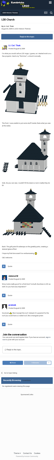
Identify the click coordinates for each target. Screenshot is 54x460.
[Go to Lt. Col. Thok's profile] (4, 47)
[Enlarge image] (26, 90)
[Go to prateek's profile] (4, 306)
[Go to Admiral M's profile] (4, 277)
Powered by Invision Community (27, 456)
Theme (17, 453)
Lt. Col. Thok (9, 26)
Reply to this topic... (14, 350)
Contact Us (27, 453)
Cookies (37, 453)
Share (13, 363)
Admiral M (13, 276)
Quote (10, 266)
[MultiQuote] (4, 266)
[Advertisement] (27, 423)
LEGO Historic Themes (22, 29)
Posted (17, 49)
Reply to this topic (27, 37)
